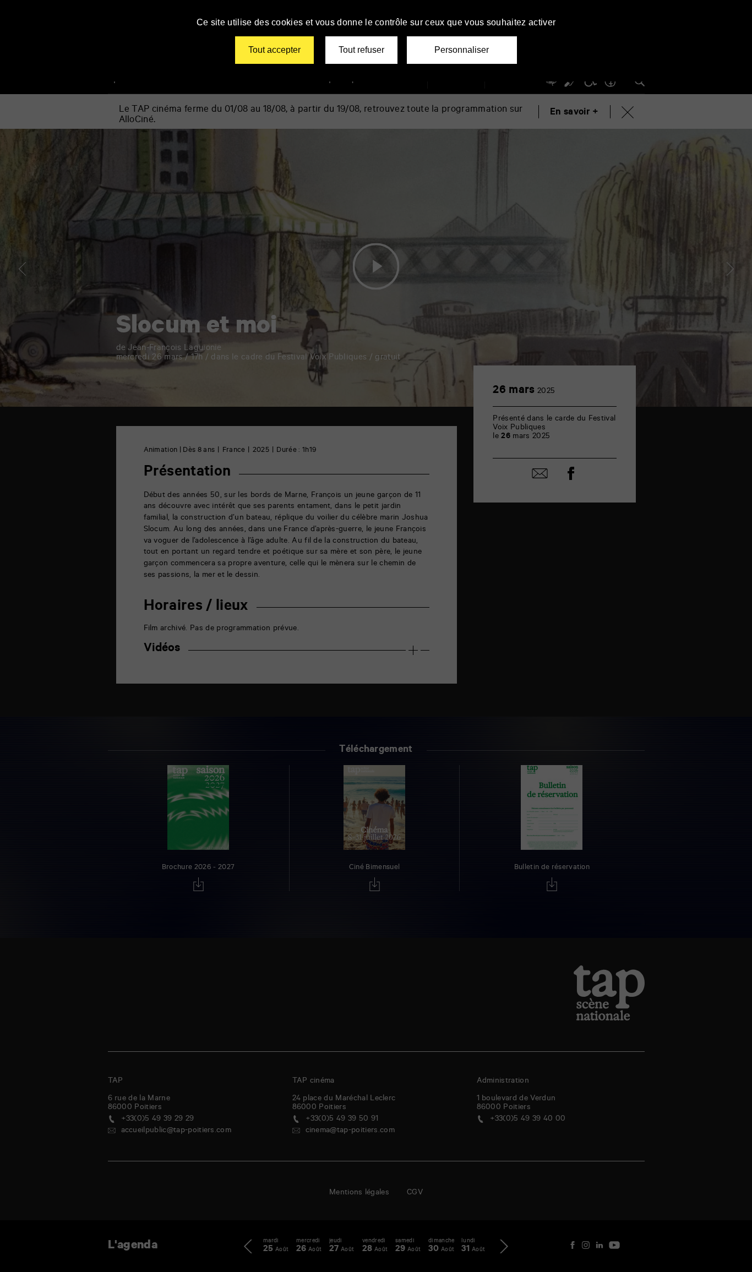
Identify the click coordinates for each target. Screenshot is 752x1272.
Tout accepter (274, 49)
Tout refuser (361, 49)
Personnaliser (461, 49)
